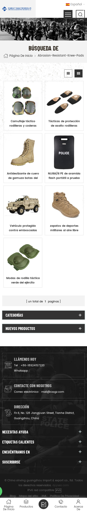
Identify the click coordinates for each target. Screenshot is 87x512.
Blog (13, 496)
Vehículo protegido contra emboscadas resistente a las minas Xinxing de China (23, 228)
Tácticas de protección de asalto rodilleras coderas (64, 123)
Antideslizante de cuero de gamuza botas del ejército (23, 176)
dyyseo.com (60, 485)
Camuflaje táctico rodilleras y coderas (23, 123)
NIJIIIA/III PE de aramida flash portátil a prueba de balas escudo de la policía (64, 176)
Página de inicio (21, 55)
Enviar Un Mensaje (43, 504)
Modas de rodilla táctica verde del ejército (23, 280)
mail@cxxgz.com (52, 392)
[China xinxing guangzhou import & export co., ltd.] (16, 9)
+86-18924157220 (33, 365)
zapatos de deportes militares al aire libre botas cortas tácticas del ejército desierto (64, 228)
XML (44, 496)
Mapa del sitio (28, 496)
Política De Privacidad (64, 496)
